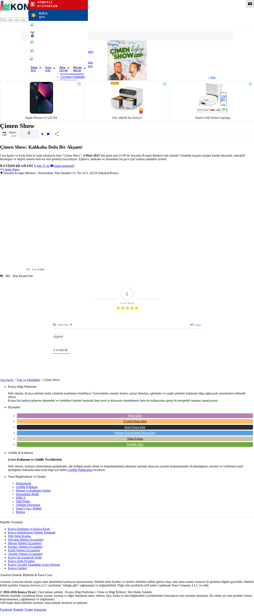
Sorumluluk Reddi (27, 494)
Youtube (18, 609)
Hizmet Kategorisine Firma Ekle (135, 433)
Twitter (28, 609)
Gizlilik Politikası (27, 487)
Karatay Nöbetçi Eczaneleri (25, 546)
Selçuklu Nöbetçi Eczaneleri (25, 539)
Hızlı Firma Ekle (135, 427)
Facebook (6, 609)
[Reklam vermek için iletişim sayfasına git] (79, 83)
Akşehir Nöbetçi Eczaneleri (25, 554)
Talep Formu (135, 438)
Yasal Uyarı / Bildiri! (29, 508)
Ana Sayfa (6, 380)
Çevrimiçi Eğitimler (72, 76)
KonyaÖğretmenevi (58, 60)
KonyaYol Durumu (58, 42)
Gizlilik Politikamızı (80, 470)
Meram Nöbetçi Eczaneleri (24, 543)
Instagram (40, 609)
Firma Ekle (135, 415)
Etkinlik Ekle (135, 444)
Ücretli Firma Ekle (135, 421)
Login (197, 324)
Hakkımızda (23, 483)
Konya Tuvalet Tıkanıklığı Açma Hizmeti (34, 564)
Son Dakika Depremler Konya (58, 51)
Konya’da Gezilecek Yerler (25, 557)
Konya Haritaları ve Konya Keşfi (29, 529)
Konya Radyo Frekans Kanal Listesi (58, 34)
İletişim (20, 512)
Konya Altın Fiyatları (21, 561)
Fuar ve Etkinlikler (28, 380)
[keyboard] (250, 4)
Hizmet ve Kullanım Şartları (33, 490)
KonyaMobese (58, 25)
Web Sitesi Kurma (19, 536)
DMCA (21, 497)
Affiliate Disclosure (28, 505)
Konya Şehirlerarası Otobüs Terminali (31, 532)
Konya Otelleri (17, 568)
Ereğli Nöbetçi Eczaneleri (24, 550)
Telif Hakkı (23, 501)
